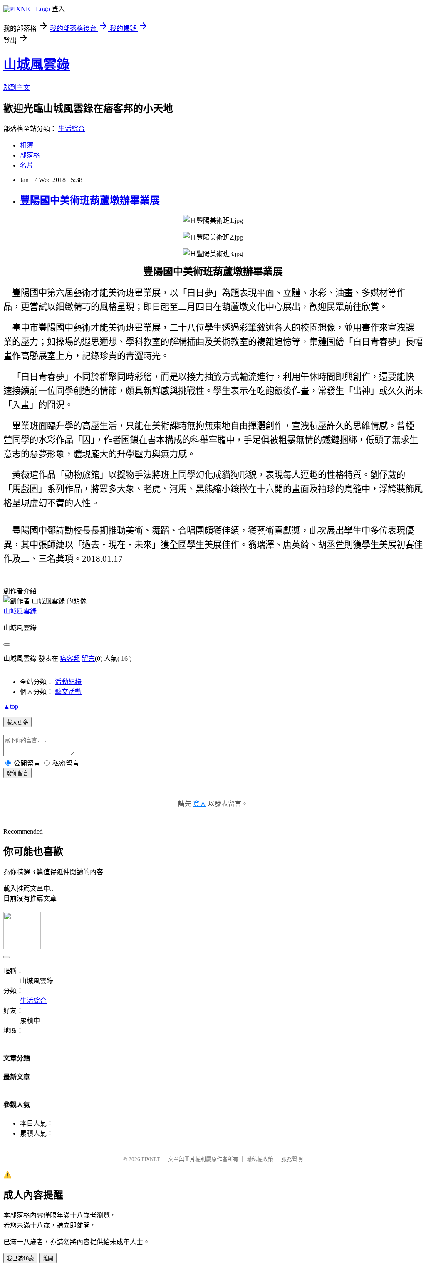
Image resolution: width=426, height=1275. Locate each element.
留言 (88, 658)
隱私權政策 (259, 1159)
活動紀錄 (68, 681)
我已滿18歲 (20, 1258)
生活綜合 (71, 128)
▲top (10, 706)
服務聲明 (292, 1159)
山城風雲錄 (36, 64)
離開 (47, 1258)
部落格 (30, 155)
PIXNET (150, 1159)
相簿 (26, 145)
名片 (26, 165)
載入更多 (17, 722)
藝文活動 (68, 691)
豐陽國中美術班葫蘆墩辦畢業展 (90, 200)
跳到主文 (16, 87)
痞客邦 (70, 658)
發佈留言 (17, 773)
